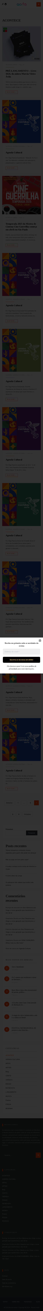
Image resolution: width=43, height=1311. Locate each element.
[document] (21, 655)
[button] (40, 640)
